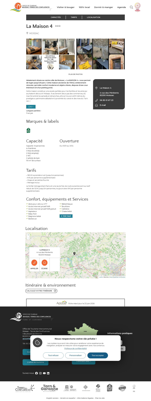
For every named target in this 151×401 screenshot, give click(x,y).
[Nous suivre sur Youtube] (44, 373)
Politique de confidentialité (75, 348)
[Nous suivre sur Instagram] (40, 373)
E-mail (103, 105)
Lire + (30, 107)
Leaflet (101, 277)
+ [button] (28, 235)
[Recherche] (131, 7)
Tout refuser (53, 355)
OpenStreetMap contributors (117, 277)
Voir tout (67, 216)
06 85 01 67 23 (106, 100)
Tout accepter (98, 355)
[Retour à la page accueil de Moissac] (31, 7)
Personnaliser (75, 355)
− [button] (28, 238)
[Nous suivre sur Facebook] (36, 373)
